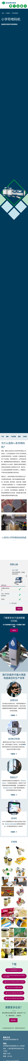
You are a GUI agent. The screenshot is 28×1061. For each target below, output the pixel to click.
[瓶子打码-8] (20, 882)
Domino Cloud (8, 788)
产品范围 (13, 436)
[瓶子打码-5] (7, 871)
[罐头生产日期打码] (20, 922)
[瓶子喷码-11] (20, 912)
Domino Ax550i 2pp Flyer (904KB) (15, 998)
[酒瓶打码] (20, 953)
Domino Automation (11, 824)
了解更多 (19, 609)
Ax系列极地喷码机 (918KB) (15, 970)
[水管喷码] (20, 943)
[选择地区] (21, 6)
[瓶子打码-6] (20, 871)
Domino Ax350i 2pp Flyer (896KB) (15, 993)
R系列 (24, 744)
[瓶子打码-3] (7, 861)
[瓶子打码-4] (20, 861)
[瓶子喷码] (7, 922)
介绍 (2, 436)
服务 (19, 436)
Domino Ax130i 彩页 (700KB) (15, 987)
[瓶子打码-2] (20, 851)
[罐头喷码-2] (20, 902)
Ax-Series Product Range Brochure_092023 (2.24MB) (15, 976)
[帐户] (18, 6)
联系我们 (13, 1020)
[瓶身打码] (7, 953)
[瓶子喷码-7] (7, 902)
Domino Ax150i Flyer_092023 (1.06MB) (15, 982)
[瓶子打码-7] (7, 882)
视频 (7, 436)
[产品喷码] (7, 892)
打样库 (25, 436)
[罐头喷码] (20, 892)
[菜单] (25, 6)
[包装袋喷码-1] (7, 912)
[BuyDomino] (10, 6)
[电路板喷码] (20, 933)
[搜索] (14, 6)
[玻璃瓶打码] (7, 851)
